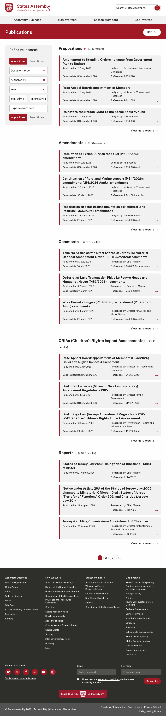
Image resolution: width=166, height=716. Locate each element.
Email (80, 666)
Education (130, 627)
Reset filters (37, 61)
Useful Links (69, 709)
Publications (11, 614)
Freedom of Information (113, 707)
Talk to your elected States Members (139, 603)
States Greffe (52, 630)
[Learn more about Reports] (76, 452)
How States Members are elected (62, 591)
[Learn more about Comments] (81, 241)
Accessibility (40, 709)
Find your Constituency (137, 609)
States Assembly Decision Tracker (22, 609)
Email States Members (96, 593)
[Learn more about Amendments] (86, 142)
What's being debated (16, 582)
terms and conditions (109, 679)
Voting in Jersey (133, 593)
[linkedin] (35, 672)
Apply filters (18, 61)
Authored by (18, 80)
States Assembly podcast (138, 641)
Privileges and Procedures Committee (58, 601)
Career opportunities (136, 650)
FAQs (48, 648)
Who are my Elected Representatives (95, 587)
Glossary (49, 643)
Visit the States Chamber (138, 618)
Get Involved (143, 20)
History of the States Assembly (60, 587)
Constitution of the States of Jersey (62, 596)
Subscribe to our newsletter (139, 632)
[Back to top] (158, 705)
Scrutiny (9, 619)
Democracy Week (134, 614)
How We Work (67, 20)
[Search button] (157, 8)
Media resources (134, 645)
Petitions (130, 598)
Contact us (131, 654)
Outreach (130, 623)
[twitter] (17, 672)
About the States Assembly (59, 582)
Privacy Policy (151, 707)
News (8, 600)
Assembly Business (27, 20)
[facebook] (26, 672)
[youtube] (44, 672)
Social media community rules (20, 678)
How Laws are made (55, 616)
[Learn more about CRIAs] (147, 340)
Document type (20, 70)
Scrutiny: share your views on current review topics (140, 587)
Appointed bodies (54, 621)
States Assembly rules (56, 612)
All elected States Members (99, 582)
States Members (106, 20)
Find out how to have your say (140, 582)
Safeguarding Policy (150, 711)
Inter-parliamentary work (57, 639)
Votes (8, 591)
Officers (89, 602)
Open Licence (135, 707)
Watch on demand (14, 596)
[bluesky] (8, 672)
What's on (10, 605)
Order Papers (11, 587)
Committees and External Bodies (61, 625)
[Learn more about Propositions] (85, 48)
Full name (126, 666)
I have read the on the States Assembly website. (108, 681)
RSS (149, 32)
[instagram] (53, 672)
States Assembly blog (137, 636)
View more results (142, 130)
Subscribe (152, 681)
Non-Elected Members (96, 598)
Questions (50, 607)
